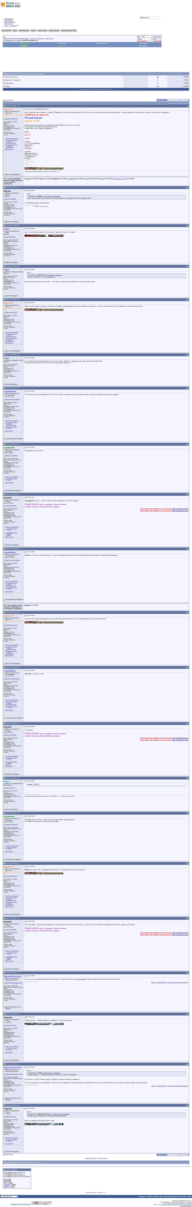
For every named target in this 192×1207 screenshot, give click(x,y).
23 (157, 86)
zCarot (190, 1203)
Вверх (189, 1196)
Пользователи (143, 45)
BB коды (6, 1179)
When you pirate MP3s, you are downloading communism (169, 982)
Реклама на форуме (186, 1206)
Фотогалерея (8, 19)
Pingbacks (6, 1185)
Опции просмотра (182, 103)
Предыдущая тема (90, 1158)
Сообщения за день (102, 43)
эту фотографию (79, 979)
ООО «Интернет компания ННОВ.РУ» (172, 1204)
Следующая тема (102, 1158)
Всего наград (8, 149)
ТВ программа (42, 30)
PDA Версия (8, 20)
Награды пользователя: (12, 138)
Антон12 (87, 179)
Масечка (102, 179)
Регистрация (157, 41)
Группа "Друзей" (54, 30)
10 (185, 100)
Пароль (139, 39)
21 (157, 77)
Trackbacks (7, 1184)
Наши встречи (49, 38)
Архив (184, 1196)
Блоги (15, 30)
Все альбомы (62, 43)
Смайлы (6, 1180)
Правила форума (24, 43)
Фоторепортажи (24, 30)
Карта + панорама (10, 26)
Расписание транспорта (69, 30)
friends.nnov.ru (188, 1204)
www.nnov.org (6, 30)
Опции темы (172, 103)
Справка (149, 1196)
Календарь (142, 1196)
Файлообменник (9, 22)
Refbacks (6, 1187)
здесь (90, 979)
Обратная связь (158, 1196)
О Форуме (33, 38)
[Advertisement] (43, 54)
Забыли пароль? (142, 41)
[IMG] (5, 1181)
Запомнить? (157, 37)
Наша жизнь (40, 38)
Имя (138, 36)
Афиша (33, 30)
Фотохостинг (8, 24)
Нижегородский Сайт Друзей (172, 1196)
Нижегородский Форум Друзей (19, 38)
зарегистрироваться (180, 509)
